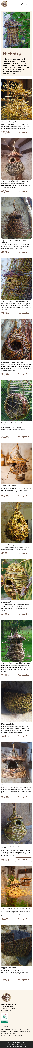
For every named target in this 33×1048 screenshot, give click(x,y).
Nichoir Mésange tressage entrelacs (15, 545)
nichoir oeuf (6, 602)
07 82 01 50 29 (6, 1011)
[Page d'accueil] (4, 4)
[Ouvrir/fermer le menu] (30, 4)
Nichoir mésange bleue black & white (15, 663)
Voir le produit (23, 132)
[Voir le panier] (26, 4)
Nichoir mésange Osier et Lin (12, 122)
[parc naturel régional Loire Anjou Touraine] (4, 1018)
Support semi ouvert (8, 968)
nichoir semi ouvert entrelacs (12, 362)
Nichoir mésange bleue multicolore (14, 301)
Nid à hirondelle (7, 724)
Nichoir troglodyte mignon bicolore (14, 181)
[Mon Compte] (22, 4)
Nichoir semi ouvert (8, 486)
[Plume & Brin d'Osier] (6, 998)
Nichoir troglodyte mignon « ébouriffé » (16, 908)
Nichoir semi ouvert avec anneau (13, 785)
